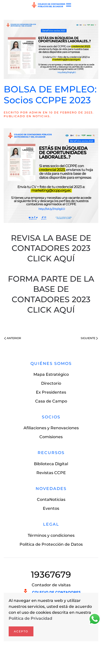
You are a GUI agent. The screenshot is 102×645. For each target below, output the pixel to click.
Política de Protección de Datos (51, 544)
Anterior (14, 338)
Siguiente (88, 338)
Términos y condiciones (51, 535)
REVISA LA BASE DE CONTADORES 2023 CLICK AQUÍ (51, 248)
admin (35, 112)
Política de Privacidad (30, 618)
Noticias (41, 116)
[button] (68, 5)
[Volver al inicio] (48, 5)
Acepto (21, 631)
